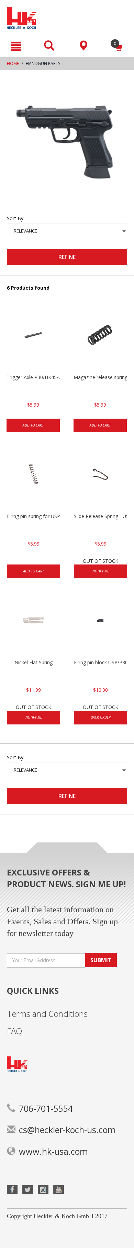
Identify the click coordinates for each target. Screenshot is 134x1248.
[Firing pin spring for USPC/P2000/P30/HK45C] (33, 478)
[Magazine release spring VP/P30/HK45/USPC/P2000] (100, 339)
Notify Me (100, 571)
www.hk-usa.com (53, 1151)
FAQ (14, 1030)
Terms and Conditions (47, 1013)
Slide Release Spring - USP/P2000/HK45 (100, 516)
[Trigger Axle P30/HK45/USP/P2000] (33, 339)
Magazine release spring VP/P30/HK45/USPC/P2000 (100, 377)
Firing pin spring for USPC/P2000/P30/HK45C (33, 516)
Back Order (101, 717)
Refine (67, 257)
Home (13, 63)
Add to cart (33, 425)
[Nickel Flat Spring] (33, 625)
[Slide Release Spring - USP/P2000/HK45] (100, 478)
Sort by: (15, 218)
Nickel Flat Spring (33, 662)
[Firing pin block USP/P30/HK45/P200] (100, 625)
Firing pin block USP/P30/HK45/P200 (100, 662)
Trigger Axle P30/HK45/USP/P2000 (33, 377)
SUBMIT (101, 960)
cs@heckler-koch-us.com (67, 1130)
